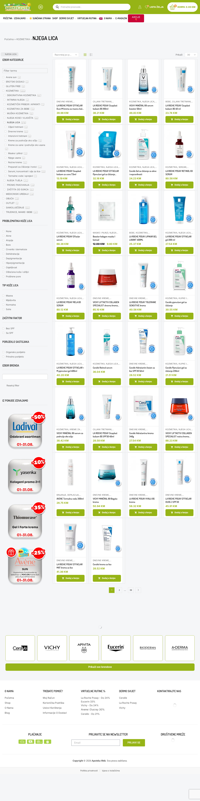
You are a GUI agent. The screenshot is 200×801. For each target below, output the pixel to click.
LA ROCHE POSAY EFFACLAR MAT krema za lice (69, 566)
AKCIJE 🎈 (136, 18)
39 (131, 590)
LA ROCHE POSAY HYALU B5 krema (142, 500)
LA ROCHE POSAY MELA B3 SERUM (69, 304)
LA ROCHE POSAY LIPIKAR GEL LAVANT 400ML (143, 238)
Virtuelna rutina (89, 18)
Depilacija (73, 495)
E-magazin (121, 18)
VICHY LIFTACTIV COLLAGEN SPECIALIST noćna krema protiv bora (178, 435)
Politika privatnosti (89, 770)
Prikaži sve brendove (100, 666)
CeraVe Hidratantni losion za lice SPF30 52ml (142, 369)
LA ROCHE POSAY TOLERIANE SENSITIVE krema (142, 304)
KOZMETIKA (23, 39)
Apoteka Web (99, 760)
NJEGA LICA (148, 101)
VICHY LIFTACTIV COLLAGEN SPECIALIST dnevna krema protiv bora (106, 304)
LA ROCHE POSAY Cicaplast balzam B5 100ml (105, 107)
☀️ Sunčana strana (40, 18)
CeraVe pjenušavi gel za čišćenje (176, 304)
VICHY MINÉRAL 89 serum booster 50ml (141, 107)
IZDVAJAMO (20, 18)
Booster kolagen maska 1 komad (104, 238)
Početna (7, 18)
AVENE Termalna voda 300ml (70, 498)
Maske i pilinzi (100, 232)
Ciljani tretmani (102, 101)
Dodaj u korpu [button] (72, 119)
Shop (55, 18)
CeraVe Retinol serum (102, 367)
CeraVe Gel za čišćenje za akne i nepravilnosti (142, 173)
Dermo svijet (66, 18)
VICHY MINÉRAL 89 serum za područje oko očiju (70, 435)
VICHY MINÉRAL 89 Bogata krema (105, 500)
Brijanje (61, 495)
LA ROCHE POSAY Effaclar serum (68, 238)
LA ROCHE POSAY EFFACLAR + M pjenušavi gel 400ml (70, 369)
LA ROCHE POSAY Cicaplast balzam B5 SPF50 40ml (105, 435)
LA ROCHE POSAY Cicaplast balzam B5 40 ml (177, 107)
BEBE (168, 101)
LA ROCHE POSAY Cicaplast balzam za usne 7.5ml (69, 173)
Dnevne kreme (65, 101)
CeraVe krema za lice (102, 564)
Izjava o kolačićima (111, 770)
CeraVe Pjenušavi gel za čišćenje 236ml (176, 369)
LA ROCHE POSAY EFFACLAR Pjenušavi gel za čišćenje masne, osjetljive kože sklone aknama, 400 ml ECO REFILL (106, 173)
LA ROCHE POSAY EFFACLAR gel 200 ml (178, 238)
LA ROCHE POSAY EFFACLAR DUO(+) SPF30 (178, 500)
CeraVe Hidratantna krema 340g (141, 435)
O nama (108, 18)
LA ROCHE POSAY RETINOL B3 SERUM (179, 173)
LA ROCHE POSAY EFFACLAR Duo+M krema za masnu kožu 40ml (70, 107)
